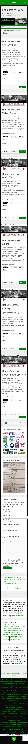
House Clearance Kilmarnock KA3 (11, 583)
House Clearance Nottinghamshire (12, 709)
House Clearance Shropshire (9, 716)
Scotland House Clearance (11, 625)
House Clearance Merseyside (14, 707)
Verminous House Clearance (12, 627)
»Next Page (20, 422)
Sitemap (5, 729)
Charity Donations (15, 640)
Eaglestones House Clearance (13, 11)
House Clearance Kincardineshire (13, 703)
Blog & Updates (22, 731)
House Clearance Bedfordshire (11, 43)
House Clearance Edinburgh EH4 (11, 586)
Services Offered (15, 632)
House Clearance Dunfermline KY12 (12, 588)
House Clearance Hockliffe (11, 176)
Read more (22, 87)
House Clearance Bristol (9, 683)
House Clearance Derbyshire (14, 689)
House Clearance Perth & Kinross (17, 713)
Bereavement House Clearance (18, 722)
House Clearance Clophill (11, 242)
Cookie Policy (5, 732)
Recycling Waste (8, 630)
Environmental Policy (7, 731)
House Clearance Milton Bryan (11, 111)
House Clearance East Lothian (9, 694)
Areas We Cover (22, 732)
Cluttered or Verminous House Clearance (11, 724)
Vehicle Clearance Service (19, 726)
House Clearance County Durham (9, 687)
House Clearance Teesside (16, 718)
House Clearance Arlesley (11, 306)
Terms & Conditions (19, 729)
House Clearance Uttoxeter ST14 (11, 585)
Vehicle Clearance (14, 628)
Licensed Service (8, 634)
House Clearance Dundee (17, 692)
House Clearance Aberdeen (9, 679)
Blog (15, 634)
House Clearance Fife (21, 696)
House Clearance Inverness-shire (9, 702)
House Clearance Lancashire (19, 705)
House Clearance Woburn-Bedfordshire (14, 373)
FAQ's (15, 731)
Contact (10, 729)
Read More (19, 616)
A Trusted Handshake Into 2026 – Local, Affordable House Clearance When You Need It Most (14, 579)
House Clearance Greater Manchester (12, 698)
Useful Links (13, 732)
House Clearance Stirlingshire (14, 715)
